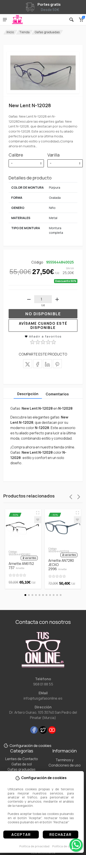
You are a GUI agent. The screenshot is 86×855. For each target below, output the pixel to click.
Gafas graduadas (47, 32)
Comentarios (57, 394)
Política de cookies (65, 846)
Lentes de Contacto (21, 758)
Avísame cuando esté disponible (43, 325)
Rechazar (60, 834)
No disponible (43, 313)
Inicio (10, 32)
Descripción (27, 393)
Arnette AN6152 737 (21, 565)
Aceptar (21, 834)
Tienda (24, 32)
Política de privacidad (34, 846)
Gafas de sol (21, 764)
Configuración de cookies (30, 745)
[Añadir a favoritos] (37, 519)
